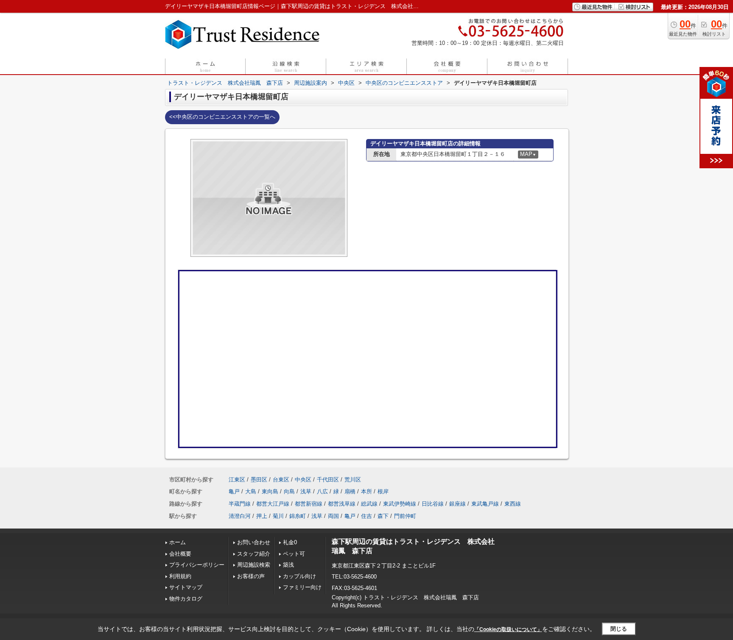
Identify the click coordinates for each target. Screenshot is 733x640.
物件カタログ (185, 598)
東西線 (512, 504)
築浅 (288, 565)
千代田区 (328, 479)
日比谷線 (433, 504)
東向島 (270, 491)
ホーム (177, 542)
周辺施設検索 (253, 565)
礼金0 (290, 542)
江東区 (237, 479)
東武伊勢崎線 (399, 504)
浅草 (305, 491)
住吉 (366, 516)
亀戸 (234, 491)
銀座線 (457, 504)
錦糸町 (297, 516)
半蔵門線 (240, 504)
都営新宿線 (308, 504)
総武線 (369, 504)
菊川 (278, 516)
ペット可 (294, 554)
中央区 (303, 479)
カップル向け (299, 576)
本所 (366, 491)
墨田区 (259, 479)
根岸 (383, 491)
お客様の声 (251, 576)
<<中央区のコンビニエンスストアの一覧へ (222, 117)
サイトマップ (185, 587)
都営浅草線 (341, 504)
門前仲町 (405, 516)
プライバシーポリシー (196, 565)
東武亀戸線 (485, 504)
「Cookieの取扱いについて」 (508, 629)
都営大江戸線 (272, 504)
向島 (289, 491)
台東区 (281, 479)
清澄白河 (240, 516)
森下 (383, 516)
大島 (250, 491)
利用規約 (180, 576)
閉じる (618, 629)
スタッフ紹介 (253, 554)
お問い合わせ (253, 542)
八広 (322, 491)
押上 (261, 516)
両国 (333, 516)
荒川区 (352, 479)
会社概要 (180, 554)
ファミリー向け (302, 587)
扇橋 (349, 491)
